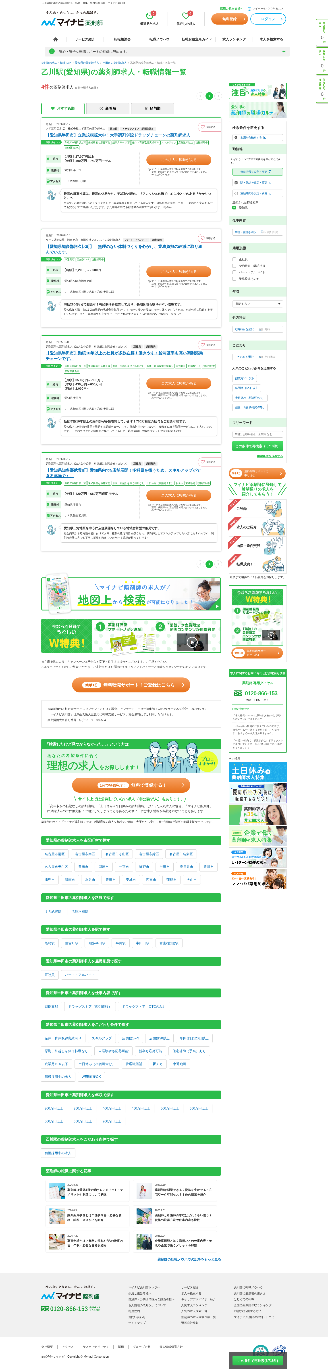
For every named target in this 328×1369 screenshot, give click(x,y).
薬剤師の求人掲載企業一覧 (198, 1317)
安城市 (131, 880)
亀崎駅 (50, 943)
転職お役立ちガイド (197, 39)
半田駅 (121, 943)
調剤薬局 (51, 1006)
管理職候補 (134, 1064)
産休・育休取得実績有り (63, 1038)
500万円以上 (170, 1108)
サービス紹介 (85, 39)
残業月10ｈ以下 (56, 1064)
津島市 (50, 880)
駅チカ (158, 1064)
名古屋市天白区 (56, 867)
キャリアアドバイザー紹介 (198, 1299)
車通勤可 (179, 1064)
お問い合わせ (137, 1317)
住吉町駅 (71, 943)
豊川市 (208, 867)
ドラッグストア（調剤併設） (90, 1006)
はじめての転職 (244, 1299)
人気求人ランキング (194, 1305)
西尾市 (151, 880)
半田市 (165, 867)
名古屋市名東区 (181, 854)
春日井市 (186, 867)
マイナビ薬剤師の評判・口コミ (254, 1317)
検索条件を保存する (270, 456)
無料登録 (229, 19)
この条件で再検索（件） (257, 446)
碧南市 (70, 880)
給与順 (155, 108)
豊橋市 (83, 867)
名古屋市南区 (85, 854)
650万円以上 (83, 1121)
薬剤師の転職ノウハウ (248, 1287)
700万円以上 (112, 1121)
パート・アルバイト (80, 975)
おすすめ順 (66, 108)
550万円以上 (199, 1108)
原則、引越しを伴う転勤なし (66, 1051)
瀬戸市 (144, 867)
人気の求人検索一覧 (194, 1311)
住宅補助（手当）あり (189, 1051)
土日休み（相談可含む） (97, 1064)
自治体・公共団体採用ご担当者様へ (151, 1299)
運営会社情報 (190, 1323)
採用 (121, 1346)
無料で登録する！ (133, 785)
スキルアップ (102, 1038)
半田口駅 (142, 943)
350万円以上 (83, 1108)
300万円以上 (54, 1108)
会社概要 (47, 1346)
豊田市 (111, 880)
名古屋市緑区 (149, 854)
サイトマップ (137, 1323)
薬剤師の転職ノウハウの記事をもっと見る (189, 1259)
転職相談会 (122, 39)
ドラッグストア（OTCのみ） (144, 1006)
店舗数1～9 (130, 1038)
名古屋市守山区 (117, 854)
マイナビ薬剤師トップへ (144, 1287)
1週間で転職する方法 (248, 1311)
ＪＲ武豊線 (53, 911)
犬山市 (192, 880)
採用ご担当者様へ (231, 8)
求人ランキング (234, 39)
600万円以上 (54, 1121)
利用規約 (134, 1311)
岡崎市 (104, 867)
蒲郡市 (171, 880)
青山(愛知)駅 (169, 943)
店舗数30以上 (159, 1038)
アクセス (68, 1346)
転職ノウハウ (159, 39)
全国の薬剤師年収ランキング (253, 1305)
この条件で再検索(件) (258, 1361)
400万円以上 (112, 1108)
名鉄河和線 (80, 911)
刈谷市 (90, 880)
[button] (209, 127)
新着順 (110, 108)
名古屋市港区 (55, 854)
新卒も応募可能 (150, 1051)
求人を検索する (271, 39)
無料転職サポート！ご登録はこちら (130, 684)
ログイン (268, 19)
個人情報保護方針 (171, 1346)
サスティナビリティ (96, 1346)
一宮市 (124, 867)
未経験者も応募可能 (113, 1051)
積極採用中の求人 (58, 1076)
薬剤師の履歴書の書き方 (250, 1293)
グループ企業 (141, 1346)
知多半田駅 (97, 943)
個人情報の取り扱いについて (147, 1305)
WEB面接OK (91, 1076)
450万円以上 (141, 1108)
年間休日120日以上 (194, 1038)
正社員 (50, 975)
